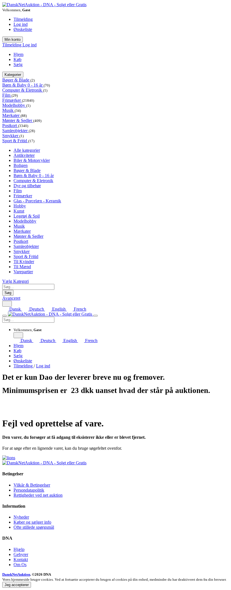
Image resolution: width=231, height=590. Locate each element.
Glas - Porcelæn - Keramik (37, 200)
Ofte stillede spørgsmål (34, 527)
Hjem (18, 54)
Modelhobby (14, 105)
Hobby (20, 206)
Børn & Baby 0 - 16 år (23, 85)
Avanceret (11, 298)
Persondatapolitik (29, 490)
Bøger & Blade (16, 80)
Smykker (10, 135)
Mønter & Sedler (17, 120)
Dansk (15, 309)
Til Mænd (22, 266)
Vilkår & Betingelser (32, 485)
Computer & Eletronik (22, 90)
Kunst (19, 211)
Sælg (18, 64)
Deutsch (36, 309)
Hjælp (19, 549)
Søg (8, 293)
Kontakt (21, 559)
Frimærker (12, 100)
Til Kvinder (24, 261)
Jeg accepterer (17, 585)
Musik (8, 110)
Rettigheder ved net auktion (38, 495)
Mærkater (11, 115)
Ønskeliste (23, 29)
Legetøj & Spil (27, 216)
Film (7, 95)
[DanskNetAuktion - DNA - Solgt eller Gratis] (44, 4)
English (59, 309)
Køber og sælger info (32, 522)
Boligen (21, 165)
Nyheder (21, 517)
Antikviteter (24, 155)
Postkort (10, 125)
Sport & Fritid (15, 140)
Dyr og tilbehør (27, 185)
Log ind (21, 24)
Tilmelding (23, 19)
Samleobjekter (15, 130)
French (79, 309)
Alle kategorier (27, 150)
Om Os (20, 564)
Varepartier (23, 271)
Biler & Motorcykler (32, 160)
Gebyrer (21, 554)
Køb (17, 59)
